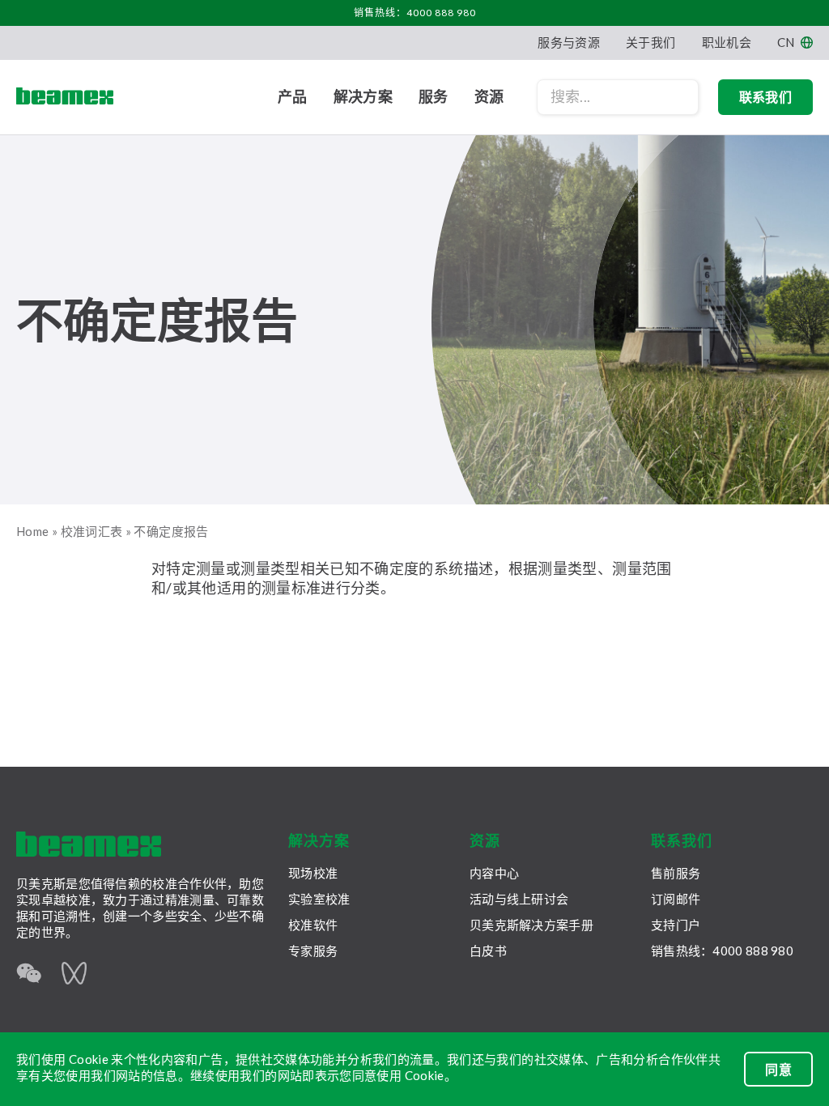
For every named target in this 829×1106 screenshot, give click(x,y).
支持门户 (675, 924)
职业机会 (726, 42)
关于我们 (650, 42)
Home (32, 531)
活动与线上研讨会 (519, 898)
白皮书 (488, 950)
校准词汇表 (92, 531)
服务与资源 (569, 42)
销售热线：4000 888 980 (415, 12)
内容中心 (494, 873)
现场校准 (313, 873)
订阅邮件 (675, 898)
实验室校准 (319, 898)
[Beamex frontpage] (64, 97)
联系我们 (765, 96)
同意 (778, 1069)
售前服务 (675, 873)
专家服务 (313, 950)
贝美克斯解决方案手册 (531, 924)
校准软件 (313, 924)
